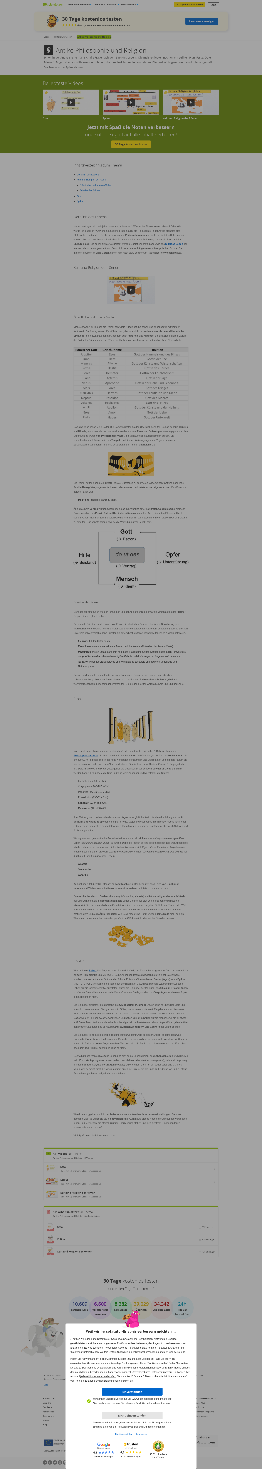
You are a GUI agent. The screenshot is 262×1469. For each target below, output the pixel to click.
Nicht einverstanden (132, 1415)
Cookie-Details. (177, 1352)
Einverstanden (132, 1392)
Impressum (141, 1434)
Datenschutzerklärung (147, 1352)
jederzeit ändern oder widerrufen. (98, 1376)
